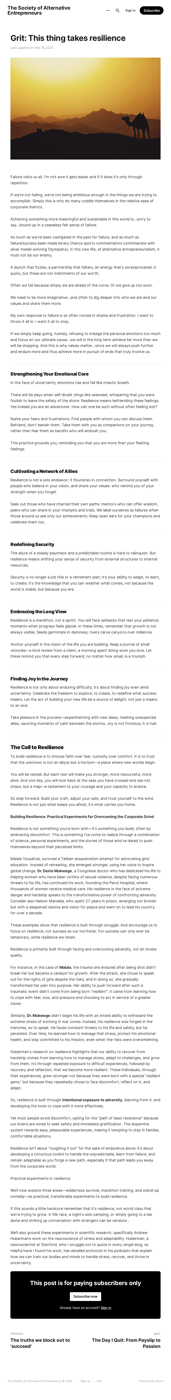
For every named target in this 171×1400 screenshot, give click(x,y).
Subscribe (152, 10)
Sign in (130, 10)
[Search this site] (117, 10)
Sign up (85, 1381)
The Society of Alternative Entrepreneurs (39, 10)
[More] (108, 10)
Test (99, 1381)
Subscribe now (85, 1296)
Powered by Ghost (151, 1381)
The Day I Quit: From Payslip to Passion (126, 1340)
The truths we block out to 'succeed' (40, 1340)
